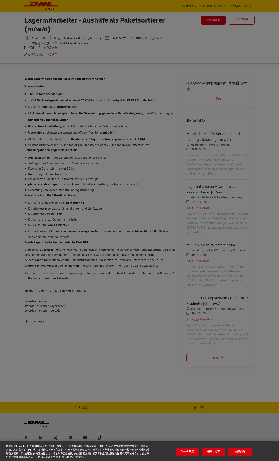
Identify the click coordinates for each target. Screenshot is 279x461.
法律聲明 (80, 457)
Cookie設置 (187, 451)
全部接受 (240, 451)
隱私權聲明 (68, 457)
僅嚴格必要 (213, 451)
